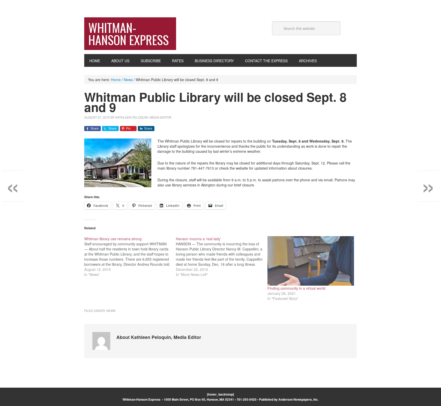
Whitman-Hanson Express (128, 33)
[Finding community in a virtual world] (310, 261)
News (111, 310)
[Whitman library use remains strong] (130, 256)
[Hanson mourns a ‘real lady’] (221, 256)
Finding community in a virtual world (296, 288)
